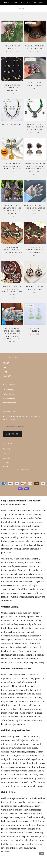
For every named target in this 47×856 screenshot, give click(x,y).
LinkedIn (6, 458)
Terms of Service (9, 403)
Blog (5, 367)
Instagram (6, 453)
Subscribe (12, 434)
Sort (22, 15)
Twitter (5, 467)
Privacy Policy (8, 390)
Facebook (6, 449)
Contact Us (7, 376)
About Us (6, 363)
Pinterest (6, 462)
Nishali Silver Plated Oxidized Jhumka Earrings (12, 166)
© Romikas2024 (23, 470)
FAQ (5, 372)
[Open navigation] (3, 9)
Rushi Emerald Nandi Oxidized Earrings (34, 249)
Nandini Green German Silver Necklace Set (35, 127)
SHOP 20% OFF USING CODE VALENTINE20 (23, 2)
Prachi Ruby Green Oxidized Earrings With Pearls (34, 208)
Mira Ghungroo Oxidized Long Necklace (12, 87)
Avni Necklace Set (12, 124)
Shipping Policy (9, 398)
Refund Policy (8, 394)
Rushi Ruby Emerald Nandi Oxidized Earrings (12, 249)
